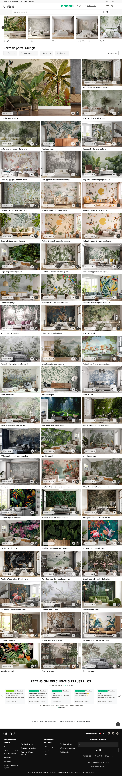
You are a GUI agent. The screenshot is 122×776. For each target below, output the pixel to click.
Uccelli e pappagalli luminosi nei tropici (15, 179)
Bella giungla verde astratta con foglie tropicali (97, 517)
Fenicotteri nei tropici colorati (94, 548)
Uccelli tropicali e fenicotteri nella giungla (97, 579)
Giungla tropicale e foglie (10, 118)
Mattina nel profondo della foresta (14, 149)
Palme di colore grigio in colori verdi (14, 364)
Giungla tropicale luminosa (52, 333)
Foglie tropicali (89, 333)
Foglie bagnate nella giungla (11, 272)
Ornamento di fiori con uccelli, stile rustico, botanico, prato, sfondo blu (15, 210)
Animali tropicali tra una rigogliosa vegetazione (97, 241)
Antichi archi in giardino (10, 333)
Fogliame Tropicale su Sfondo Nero (14, 579)
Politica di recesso (27, 744)
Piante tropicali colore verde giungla (55, 272)
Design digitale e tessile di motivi (13, 241)
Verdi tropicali (47, 456)
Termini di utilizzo (66, 744)
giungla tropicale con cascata (53, 364)
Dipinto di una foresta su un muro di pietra (15, 487)
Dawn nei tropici (48, 671)
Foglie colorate (47, 149)
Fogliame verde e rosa (9, 548)
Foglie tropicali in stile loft (52, 640)
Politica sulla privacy (50, 747)
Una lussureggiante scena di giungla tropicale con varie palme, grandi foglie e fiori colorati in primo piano (97, 272)
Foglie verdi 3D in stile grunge (94, 118)
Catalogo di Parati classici (27, 753)
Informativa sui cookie (67, 748)
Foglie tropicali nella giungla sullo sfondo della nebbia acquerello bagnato (97, 179)
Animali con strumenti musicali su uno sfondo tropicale (97, 364)
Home (34, 721)
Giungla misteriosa (8, 640)
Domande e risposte (10, 747)
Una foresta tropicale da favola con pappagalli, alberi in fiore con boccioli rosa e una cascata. (56, 487)
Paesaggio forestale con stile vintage (55, 179)
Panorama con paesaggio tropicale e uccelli (97, 87)
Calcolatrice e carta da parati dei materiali (11, 752)
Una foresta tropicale (50, 610)
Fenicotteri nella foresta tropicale (13, 610)
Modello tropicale (7, 671)
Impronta (46, 751)
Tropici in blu (88, 395)
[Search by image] (103, 12)
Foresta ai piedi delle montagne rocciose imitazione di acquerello (56, 579)
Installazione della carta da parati (11, 766)
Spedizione (7, 761)
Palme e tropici (89, 671)
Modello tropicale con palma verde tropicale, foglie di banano (56, 517)
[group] (39, 29)
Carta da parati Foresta (66, 721)
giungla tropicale (89, 456)
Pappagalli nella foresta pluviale (95, 149)
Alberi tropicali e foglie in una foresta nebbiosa (97, 487)
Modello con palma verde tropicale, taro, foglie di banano (56, 548)
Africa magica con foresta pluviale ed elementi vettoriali (15, 456)
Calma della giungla (8, 302)
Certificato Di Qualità (28, 748)
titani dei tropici (48, 395)
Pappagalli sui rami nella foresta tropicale (56, 302)
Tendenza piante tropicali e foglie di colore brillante (97, 302)
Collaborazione (65, 752)
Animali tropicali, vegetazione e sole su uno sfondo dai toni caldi (56, 241)
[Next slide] (118, 27)
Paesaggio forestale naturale (52, 425)
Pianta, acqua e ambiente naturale (95, 425)
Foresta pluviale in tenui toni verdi (13, 425)
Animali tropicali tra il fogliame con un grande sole (97, 210)
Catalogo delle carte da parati (47, 721)
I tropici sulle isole (7, 395)
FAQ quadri (7, 757)
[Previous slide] (3, 27)
